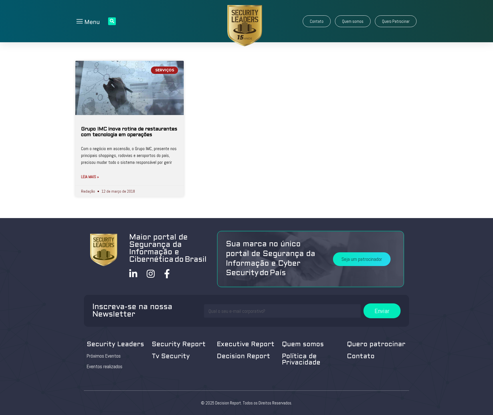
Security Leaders (115, 345)
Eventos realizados (104, 366)
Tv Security (171, 357)
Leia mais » (90, 176)
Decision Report (243, 357)
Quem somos (303, 345)
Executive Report (245, 345)
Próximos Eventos (104, 356)
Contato (361, 357)
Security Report (179, 345)
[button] (317, 21)
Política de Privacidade (301, 360)
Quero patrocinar (376, 345)
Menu (91, 22)
